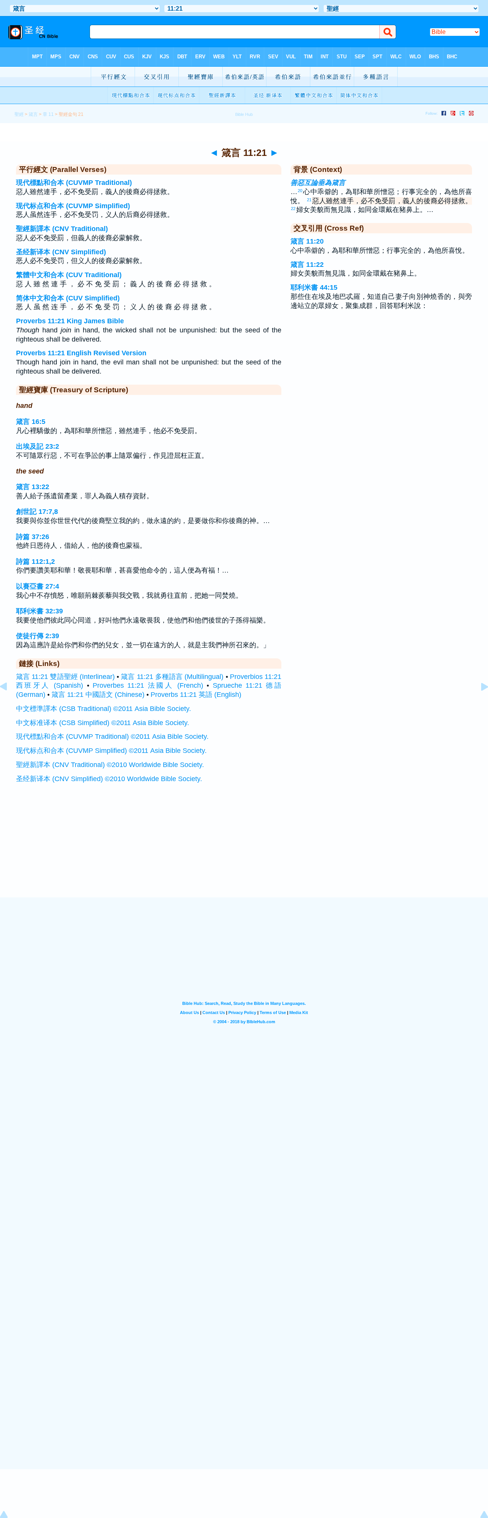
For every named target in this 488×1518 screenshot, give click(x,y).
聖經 (19, 114)
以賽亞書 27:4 (37, 586)
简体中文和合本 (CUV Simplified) (68, 298)
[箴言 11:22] (478, 704)
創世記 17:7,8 (37, 511)
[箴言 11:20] (9, 704)
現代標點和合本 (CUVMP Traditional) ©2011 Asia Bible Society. (112, 736)
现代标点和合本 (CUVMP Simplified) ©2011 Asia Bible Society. (111, 750)
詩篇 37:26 (32, 537)
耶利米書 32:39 (39, 611)
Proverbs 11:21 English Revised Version (81, 353)
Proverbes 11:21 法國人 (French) (148, 685)
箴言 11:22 (307, 264)
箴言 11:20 (307, 241)
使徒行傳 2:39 (37, 636)
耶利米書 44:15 (314, 287)
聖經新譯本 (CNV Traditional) (62, 229)
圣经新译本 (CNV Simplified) (61, 252)
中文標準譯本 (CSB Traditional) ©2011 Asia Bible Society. (103, 708)
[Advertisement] (244, 850)
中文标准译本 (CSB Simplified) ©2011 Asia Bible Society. (102, 723)
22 (293, 208)
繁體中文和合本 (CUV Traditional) (69, 275)
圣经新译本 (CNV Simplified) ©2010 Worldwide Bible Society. (109, 779)
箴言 (33, 114)
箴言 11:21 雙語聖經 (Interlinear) (65, 676)
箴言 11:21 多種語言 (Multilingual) (172, 676)
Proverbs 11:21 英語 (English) (196, 694)
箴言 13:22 (32, 487)
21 (309, 199)
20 (300, 190)
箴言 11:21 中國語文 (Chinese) (97, 694)
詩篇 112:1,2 (35, 561)
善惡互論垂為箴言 (318, 182)
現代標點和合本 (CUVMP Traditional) (74, 182)
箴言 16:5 (30, 421)
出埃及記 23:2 (37, 446)
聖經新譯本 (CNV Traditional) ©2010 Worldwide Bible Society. (110, 765)
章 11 (48, 114)
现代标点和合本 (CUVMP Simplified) (73, 206)
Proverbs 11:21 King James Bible (70, 321)
